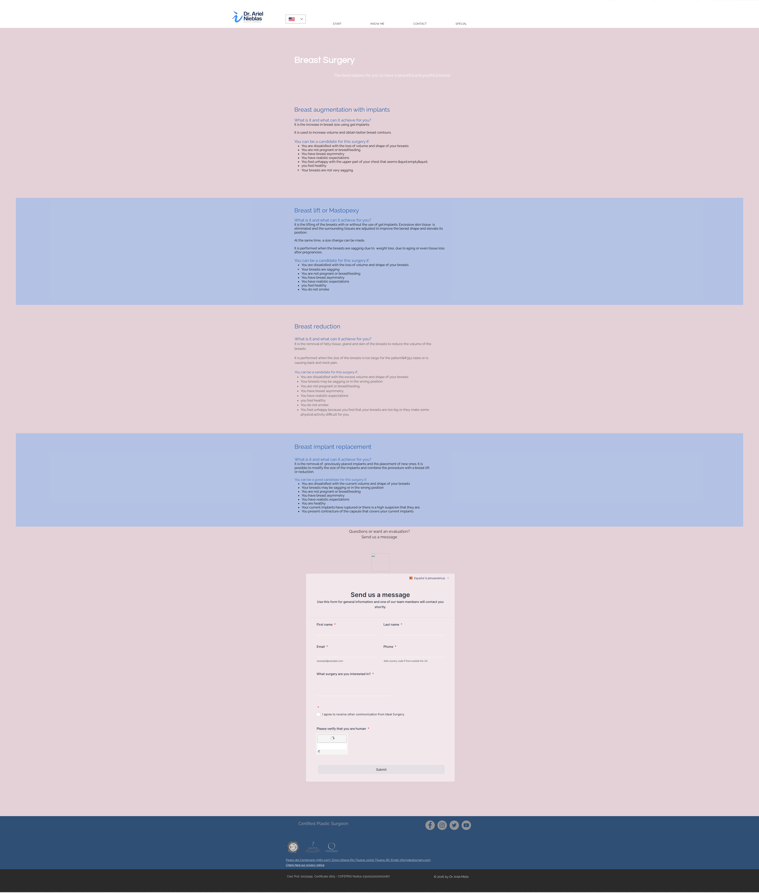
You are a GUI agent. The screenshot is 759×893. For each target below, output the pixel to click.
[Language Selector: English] (296, 19)
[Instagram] (442, 825)
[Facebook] (430, 825)
